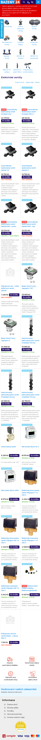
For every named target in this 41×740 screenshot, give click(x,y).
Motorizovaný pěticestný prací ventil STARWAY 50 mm (30, 340)
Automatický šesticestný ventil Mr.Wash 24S (9, 112)
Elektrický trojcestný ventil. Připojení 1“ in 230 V (30, 540)
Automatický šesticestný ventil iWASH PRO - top (30, 224)
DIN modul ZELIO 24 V (30, 447)
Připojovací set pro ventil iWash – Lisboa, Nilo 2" (9, 636)
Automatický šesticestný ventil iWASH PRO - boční (9, 224)
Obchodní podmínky (14, 714)
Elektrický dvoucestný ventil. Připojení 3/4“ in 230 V (10, 540)
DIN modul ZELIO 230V (10, 490)
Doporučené (19, 82)
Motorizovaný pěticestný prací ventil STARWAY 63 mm (10, 395)
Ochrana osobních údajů (16, 717)
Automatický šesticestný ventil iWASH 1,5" (8, 168)
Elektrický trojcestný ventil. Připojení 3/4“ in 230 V (10, 588)
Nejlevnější (30, 82)
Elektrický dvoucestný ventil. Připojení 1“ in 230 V (30, 492)
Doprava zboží (12, 704)
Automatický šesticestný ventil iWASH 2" (29, 168)
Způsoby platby (12, 708)
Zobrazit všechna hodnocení (11, 692)
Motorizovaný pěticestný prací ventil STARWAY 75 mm (30, 395)
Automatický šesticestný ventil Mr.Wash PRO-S (30, 112)
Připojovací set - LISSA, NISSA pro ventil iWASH (10, 288)
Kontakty (10, 711)
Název (37, 82)
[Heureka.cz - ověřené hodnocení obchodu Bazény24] (20, 731)
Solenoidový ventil (8, 447)
